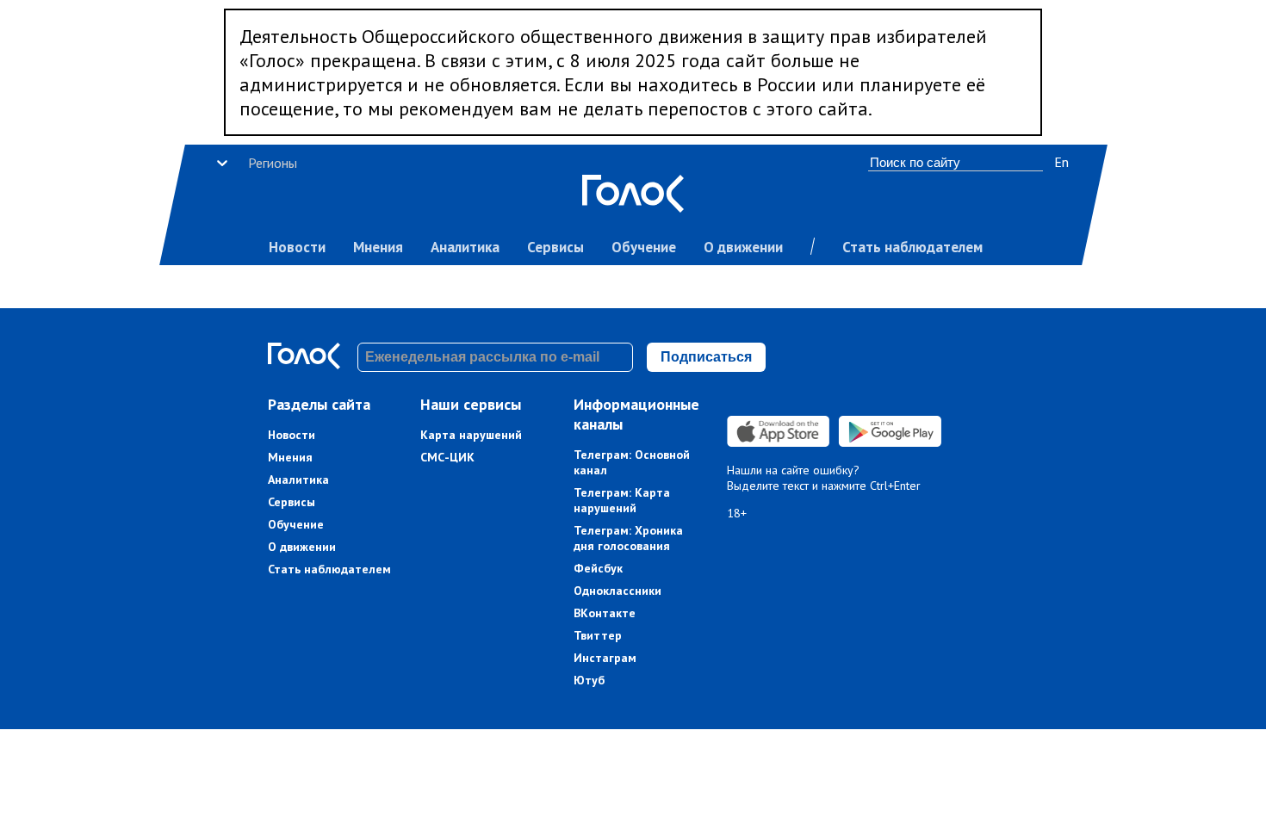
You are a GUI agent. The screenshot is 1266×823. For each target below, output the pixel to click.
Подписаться (706, 357)
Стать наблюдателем (912, 247)
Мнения (378, 247)
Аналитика (465, 247)
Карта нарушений (471, 434)
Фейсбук (598, 568)
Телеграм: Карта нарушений (622, 500)
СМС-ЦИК (447, 457)
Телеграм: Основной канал (632, 462)
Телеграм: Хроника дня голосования (628, 538)
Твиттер (598, 635)
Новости (297, 247)
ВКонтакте (605, 613)
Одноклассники (617, 590)
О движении (743, 247)
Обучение (643, 247)
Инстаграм (605, 657)
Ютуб (589, 680)
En (1061, 161)
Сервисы (555, 247)
